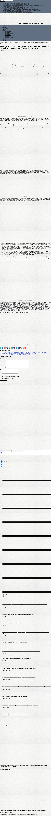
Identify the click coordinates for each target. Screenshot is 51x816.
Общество (4, 30)
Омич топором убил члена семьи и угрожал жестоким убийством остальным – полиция (19, 353)
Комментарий (3, 367)
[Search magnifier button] (1, 453)
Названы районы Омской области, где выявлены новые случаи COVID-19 (16, 354)
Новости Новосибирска (9, 37)
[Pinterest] (14, 348)
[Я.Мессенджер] (0, 348)
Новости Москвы (8, 31)
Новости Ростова (8, 36)
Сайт (1, 374)
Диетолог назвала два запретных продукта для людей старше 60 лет (17, 614)
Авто (3, 26)
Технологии (4, 40)
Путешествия (4, 38)
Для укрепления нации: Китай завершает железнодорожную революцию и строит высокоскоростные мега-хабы (23, 5)
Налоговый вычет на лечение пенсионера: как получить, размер (16, 658)
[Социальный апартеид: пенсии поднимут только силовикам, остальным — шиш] (2, 407)
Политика (4, 39)
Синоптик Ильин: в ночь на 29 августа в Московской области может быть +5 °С (17, 11)
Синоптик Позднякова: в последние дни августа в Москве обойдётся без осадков (26, 578)
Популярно (4, 594)
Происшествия (5, 28)
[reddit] (25, 348)
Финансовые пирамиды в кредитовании (11, 623)
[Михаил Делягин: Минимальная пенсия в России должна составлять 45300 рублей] (2, 430)
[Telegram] (6, 348)
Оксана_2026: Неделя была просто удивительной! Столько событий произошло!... (17, 750)
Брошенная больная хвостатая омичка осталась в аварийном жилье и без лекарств (21, 651)
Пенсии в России (5, 25)
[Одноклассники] (4, 348)
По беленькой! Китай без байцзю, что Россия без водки (12, 6)
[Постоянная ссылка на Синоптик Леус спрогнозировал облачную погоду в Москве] (4, 711)
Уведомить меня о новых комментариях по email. (10, 376)
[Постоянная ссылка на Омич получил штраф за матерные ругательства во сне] (4, 640)
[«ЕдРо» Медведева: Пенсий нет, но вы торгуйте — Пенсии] (2, 402)
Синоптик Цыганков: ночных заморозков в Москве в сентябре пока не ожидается (17, 12)
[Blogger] (21, 348)
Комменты (4, 596)
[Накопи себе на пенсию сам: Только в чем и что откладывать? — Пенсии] (2, 397)
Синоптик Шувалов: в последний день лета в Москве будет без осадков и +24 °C (17, 7)
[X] (7, 348)
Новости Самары (8, 34)
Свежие (3, 595)
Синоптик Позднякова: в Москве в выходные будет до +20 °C (20, 564)
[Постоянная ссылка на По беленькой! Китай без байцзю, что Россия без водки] (4, 694)
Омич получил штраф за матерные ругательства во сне (14, 642)
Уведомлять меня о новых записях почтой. (9, 378)
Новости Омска (8, 35)
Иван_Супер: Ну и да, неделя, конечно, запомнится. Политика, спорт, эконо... (17, 745)
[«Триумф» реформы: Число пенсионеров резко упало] (2, 434)
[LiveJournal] (20, 348)
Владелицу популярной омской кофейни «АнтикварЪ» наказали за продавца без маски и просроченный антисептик (24, 352)
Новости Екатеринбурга (9, 33)
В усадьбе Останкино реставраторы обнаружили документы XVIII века (15, 4)
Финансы (4, 27)
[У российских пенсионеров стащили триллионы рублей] (2, 388)
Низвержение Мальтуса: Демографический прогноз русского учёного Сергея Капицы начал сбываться (21, 10)
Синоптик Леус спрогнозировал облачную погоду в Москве (13, 8)
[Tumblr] (18, 348)
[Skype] (16, 348)
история (13, 63)
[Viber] (9, 348)
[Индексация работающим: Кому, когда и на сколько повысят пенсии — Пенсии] (2, 416)
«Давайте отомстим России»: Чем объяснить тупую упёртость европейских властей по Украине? (20, 9)
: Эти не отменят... (5, 755)
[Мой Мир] (13, 348)
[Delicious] (23, 348)
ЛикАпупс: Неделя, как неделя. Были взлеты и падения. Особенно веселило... (17, 730)
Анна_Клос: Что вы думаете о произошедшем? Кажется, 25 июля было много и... (17, 740)
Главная (1, 42)
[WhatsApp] (11, 348)
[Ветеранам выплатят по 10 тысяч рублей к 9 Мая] (2, 411)
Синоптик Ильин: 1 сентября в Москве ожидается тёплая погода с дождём (16, 3)
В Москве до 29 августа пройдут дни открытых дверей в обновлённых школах (25, 592)
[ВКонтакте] (2, 348)
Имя (1, 369)
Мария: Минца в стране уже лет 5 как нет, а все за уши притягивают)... (15, 760)
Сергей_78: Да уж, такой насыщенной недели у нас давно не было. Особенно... (17, 735)
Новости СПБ (7, 32)
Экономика (4, 29)
